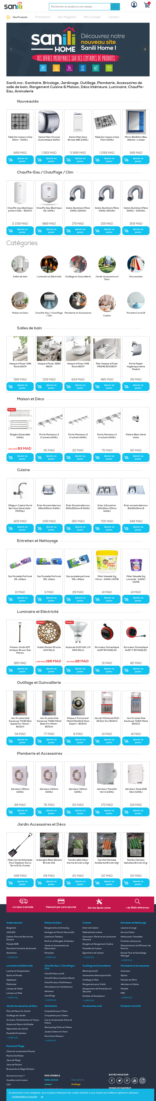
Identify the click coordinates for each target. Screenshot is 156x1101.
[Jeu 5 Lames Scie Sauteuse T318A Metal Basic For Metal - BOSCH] (49, 703)
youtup (135, 1081)
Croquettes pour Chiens (56, 1015)
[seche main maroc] (49, 122)
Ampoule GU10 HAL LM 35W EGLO (78, 649)
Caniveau (125, 971)
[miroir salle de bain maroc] (135, 122)
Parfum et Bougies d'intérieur (59, 941)
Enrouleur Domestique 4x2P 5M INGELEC (107, 649)
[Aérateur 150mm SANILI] (20, 774)
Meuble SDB (12, 944)
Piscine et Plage (15, 1046)
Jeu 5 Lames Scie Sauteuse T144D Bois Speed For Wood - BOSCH (20, 722)
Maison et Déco (20, 313)
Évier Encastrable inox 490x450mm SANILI (49, 507)
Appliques (11, 980)
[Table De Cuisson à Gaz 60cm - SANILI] (20, 122)
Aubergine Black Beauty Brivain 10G (49, 861)
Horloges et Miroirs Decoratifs (59, 932)
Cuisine (107, 315)
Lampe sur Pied (14, 993)
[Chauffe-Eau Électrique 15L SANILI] (49, 193)
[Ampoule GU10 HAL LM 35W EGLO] (78, 632)
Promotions (42, 17)
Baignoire (11, 928)
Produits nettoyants (131, 941)
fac (112, 1081)
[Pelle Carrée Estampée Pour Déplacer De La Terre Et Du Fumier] (20, 845)
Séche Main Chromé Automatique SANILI (49, 138)
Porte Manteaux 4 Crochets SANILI (49, 436)
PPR (123, 993)
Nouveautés (136, 276)
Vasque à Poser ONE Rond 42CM (20, 365)
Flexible (124, 988)
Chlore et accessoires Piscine (20, 1051)
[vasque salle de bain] (107, 348)
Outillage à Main (91, 980)
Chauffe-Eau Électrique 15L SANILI (49, 209)
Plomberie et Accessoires (78, 313)
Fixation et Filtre (129, 980)
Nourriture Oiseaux (54, 1036)
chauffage (49, 995)
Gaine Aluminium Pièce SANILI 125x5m (78, 209)
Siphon (124, 975)
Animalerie (50, 1006)
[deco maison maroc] (20, 419)
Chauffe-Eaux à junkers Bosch (59, 978)
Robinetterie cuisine (92, 932)
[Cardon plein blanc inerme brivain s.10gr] (78, 845)
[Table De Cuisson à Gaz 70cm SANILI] (107, 122)
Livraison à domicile (23, 907)
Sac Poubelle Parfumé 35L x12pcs (49, 578)
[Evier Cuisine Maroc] (107, 490)
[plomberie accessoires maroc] (49, 774)
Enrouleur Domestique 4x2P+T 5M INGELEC (136, 649)
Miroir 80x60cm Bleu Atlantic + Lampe (136, 138)
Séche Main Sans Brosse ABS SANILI (78, 138)
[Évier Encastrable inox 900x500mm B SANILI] (78, 490)
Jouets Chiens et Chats (56, 1031)
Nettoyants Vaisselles (132, 936)
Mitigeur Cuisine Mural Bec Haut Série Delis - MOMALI (20, 508)
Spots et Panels (14, 975)
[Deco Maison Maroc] (107, 419)
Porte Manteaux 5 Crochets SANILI (78, 436)
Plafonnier (11, 984)
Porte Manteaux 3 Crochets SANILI (107, 436)
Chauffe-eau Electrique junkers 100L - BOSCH (20, 209)
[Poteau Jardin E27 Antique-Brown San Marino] (20, 632)
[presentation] (11, 49)
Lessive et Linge (128, 928)
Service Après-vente (99, 908)
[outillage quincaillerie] (78, 703)
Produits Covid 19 (136, 313)
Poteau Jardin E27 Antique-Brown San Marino (20, 650)
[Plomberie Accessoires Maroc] (107, 774)
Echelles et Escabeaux (94, 996)
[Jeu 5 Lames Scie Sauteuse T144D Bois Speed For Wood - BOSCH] (20, 703)
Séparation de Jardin (17, 1029)
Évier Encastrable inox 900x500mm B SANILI (78, 507)
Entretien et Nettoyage (133, 922)
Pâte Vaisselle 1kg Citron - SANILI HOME (107, 578)
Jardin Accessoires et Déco (107, 278)
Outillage (75, 1084)
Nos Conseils (92, 17)
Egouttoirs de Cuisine (93, 953)
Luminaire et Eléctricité (49, 276)
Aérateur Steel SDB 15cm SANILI (136, 790)
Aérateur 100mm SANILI (78, 790)
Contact (113, 17)
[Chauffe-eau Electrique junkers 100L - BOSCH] (20, 193)
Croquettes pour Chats (55, 1011)
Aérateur (49, 991)
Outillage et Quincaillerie (78, 276)
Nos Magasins (67, 17)
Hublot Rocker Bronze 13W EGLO (49, 649)
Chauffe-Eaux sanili (54, 973)
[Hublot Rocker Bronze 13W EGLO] (49, 632)
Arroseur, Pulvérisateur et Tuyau (22, 1020)
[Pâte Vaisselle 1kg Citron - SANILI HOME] (107, 561)
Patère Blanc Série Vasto (136, 436)
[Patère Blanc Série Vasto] (135, 419)
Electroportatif (90, 971)
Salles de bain (20, 276)
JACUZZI (10, 932)
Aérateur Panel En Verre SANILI (107, 790)
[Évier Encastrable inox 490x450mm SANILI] (49, 490)
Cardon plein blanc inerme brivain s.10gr (78, 861)
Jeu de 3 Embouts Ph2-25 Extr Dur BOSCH (107, 720)
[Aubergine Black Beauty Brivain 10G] (49, 845)
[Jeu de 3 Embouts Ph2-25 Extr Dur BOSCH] (107, 703)
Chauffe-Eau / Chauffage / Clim (49, 314)
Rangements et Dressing (56, 928)
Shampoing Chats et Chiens (58, 1027)
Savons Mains (128, 932)
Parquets (49, 953)
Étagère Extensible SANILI (20, 436)
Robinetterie (77, 1080)
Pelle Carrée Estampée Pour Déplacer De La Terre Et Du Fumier (20, 863)
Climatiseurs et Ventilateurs (58, 987)
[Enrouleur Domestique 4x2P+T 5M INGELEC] (135, 632)
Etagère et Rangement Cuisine (98, 944)
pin (127, 1081)
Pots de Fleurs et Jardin (18, 1011)
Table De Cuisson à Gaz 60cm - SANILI (20, 138)
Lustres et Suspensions (18, 971)
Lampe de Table (14, 988)
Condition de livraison (17, 1080)
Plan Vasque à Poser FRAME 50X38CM (107, 365)
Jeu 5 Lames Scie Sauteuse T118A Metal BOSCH (136, 721)
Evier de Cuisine (90, 928)
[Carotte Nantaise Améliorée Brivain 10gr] (107, 845)
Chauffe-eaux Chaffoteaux (58, 982)
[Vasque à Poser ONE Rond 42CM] (20, 348)
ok (42, 1096)
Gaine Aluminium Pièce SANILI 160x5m (107, 209)
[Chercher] (115, 6)
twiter (119, 1081)
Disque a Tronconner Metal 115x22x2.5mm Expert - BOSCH (78, 721)
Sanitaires (11, 953)
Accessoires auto (92, 1006)
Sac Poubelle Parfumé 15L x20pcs (20, 578)
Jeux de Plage (13, 1060)
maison (48, 1084)
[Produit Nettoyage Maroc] (20, 561)
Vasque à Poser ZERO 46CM (49, 365)
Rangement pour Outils (94, 984)
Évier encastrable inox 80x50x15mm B (136, 507)
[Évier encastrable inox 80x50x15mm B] (135, 490)
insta (142, 1081)
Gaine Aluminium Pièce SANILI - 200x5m (136, 209)
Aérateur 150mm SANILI (20, 790)
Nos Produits (19, 17)
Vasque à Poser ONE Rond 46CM (78, 365)
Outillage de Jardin (16, 1015)
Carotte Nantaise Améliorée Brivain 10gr (107, 861)
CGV (8, 1084)
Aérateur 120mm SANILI (49, 790)
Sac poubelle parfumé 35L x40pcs (78, 578)
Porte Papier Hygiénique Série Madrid (136, 366)
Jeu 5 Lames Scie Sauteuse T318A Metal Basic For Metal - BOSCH (49, 722)
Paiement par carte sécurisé (61, 907)
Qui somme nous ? (15, 1075)
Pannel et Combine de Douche (21, 948)
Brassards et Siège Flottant (20, 1069)
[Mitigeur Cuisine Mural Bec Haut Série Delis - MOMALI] (20, 490)
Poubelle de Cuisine (92, 948)
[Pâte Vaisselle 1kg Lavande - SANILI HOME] (135, 561)
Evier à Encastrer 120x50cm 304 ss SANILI (107, 508)
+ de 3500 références (137, 907)
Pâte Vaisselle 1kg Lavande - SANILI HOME (135, 579)
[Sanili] (21, 5)
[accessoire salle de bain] (78, 419)
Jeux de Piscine (14, 1064)
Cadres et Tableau (53, 936)
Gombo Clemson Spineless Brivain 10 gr (136, 861)
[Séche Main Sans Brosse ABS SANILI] (78, 122)
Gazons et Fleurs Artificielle (19, 1024)
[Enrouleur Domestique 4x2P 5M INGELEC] (107, 632)
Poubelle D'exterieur (16, 1033)
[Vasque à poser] (49, 348)
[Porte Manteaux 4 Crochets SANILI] (49, 419)
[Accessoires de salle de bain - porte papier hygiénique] (135, 348)
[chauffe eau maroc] (78, 193)
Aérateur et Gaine (130, 984)
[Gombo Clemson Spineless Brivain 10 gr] (135, 845)
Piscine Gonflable (14, 1055)
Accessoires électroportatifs (97, 975)
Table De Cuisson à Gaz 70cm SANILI (107, 138)
